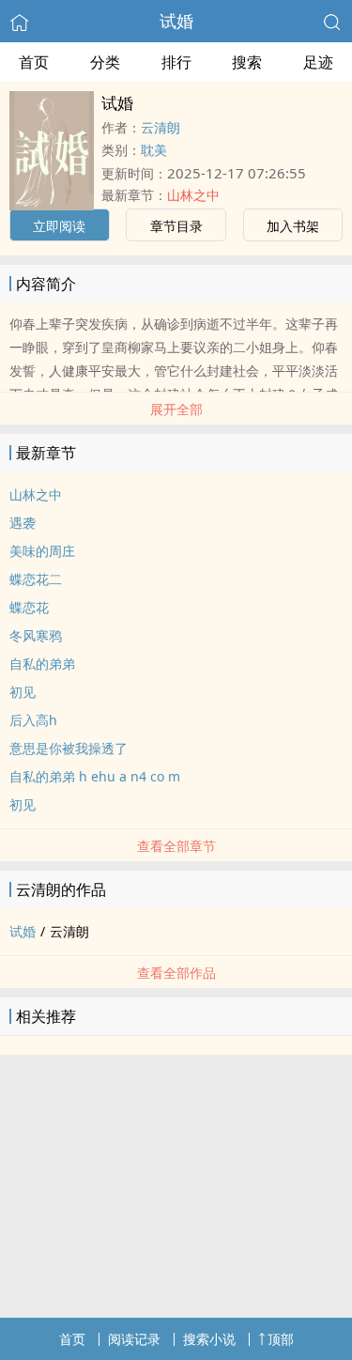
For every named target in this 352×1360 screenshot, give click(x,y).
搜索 (247, 62)
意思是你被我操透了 (68, 748)
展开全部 (176, 409)
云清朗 (160, 127)
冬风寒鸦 (35, 635)
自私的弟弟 (42, 663)
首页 (34, 62)
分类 (105, 62)
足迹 (318, 62)
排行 (176, 62)
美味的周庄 (42, 551)
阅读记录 (134, 1339)
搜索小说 (209, 1339)
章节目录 (176, 226)
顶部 (281, 1339)
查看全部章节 (176, 846)
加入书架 (293, 226)
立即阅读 (59, 226)
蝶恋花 (29, 607)
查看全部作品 (176, 972)
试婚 (176, 20)
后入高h (33, 720)
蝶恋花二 (35, 579)
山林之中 (193, 195)
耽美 (154, 150)
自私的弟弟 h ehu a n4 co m (94, 776)
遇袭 (22, 523)
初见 (22, 692)
